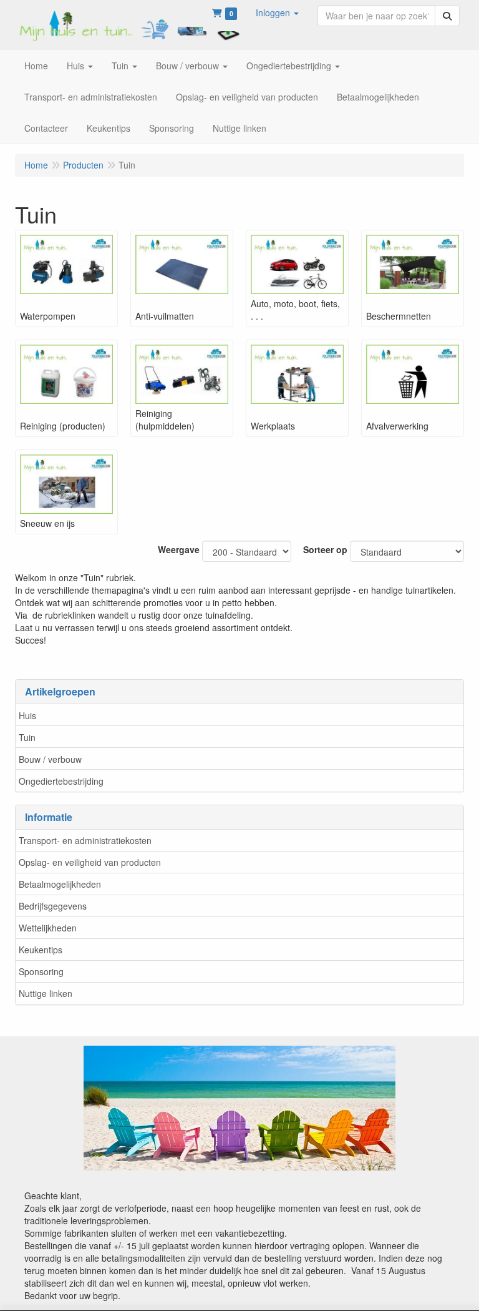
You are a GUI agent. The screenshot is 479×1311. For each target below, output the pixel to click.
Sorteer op (325, 549)
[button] (277, 12)
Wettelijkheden (48, 927)
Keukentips (40, 949)
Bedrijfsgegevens (53, 906)
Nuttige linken (45, 993)
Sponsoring (41, 971)
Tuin (27, 737)
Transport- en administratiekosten (85, 840)
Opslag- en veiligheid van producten (90, 862)
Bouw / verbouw (50, 759)
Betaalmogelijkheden (60, 884)
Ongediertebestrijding (61, 781)
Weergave (179, 549)
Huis (27, 715)
